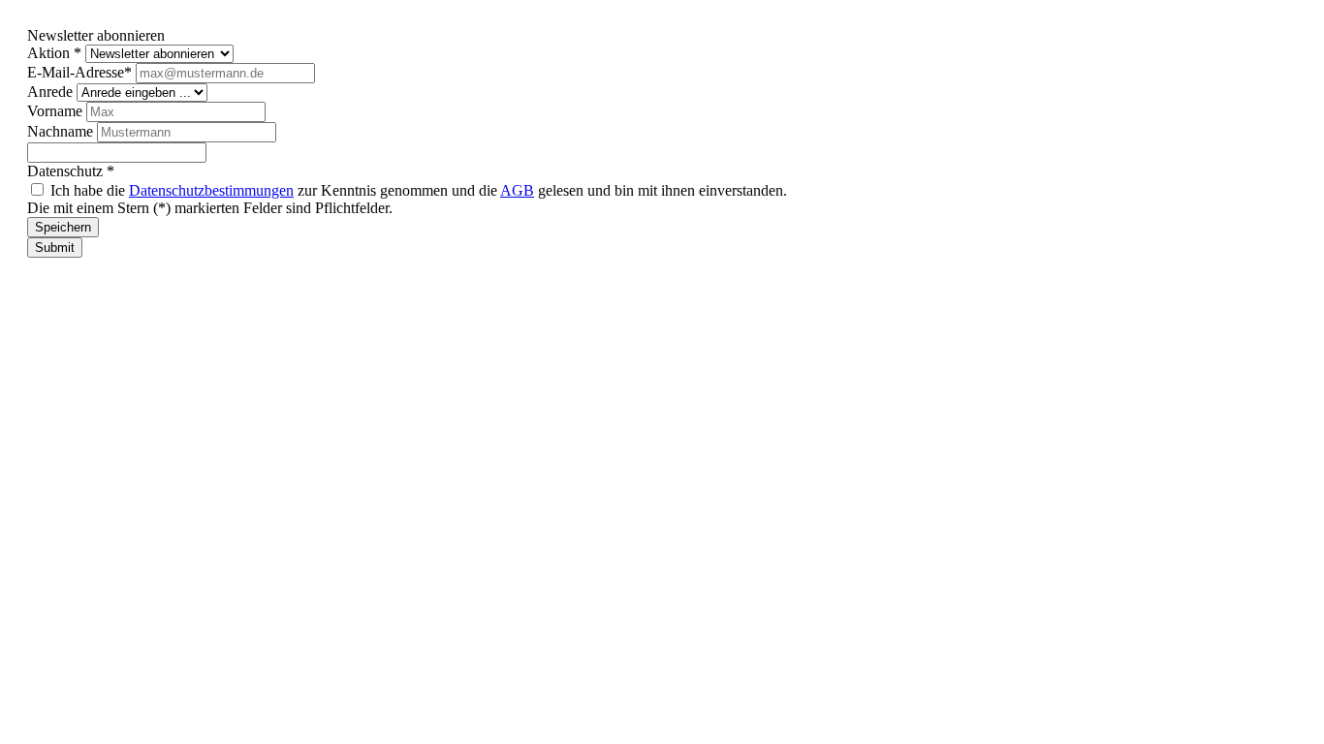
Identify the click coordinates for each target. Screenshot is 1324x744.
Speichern (63, 227)
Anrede (52, 91)
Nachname (62, 131)
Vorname (56, 111)
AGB (517, 190)
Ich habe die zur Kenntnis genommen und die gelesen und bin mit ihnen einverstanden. (418, 190)
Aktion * (56, 53)
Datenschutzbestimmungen (211, 190)
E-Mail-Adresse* (81, 72)
